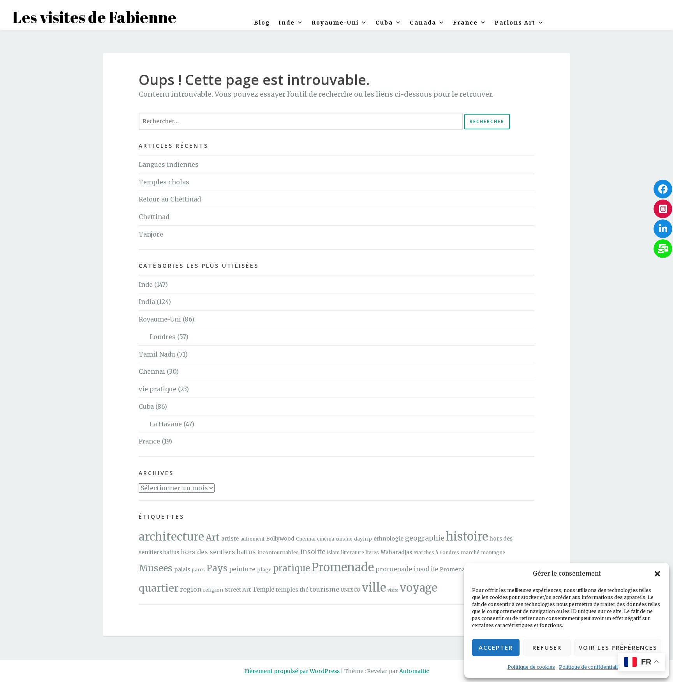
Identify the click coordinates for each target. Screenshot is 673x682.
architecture (171, 537)
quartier (158, 588)
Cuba (384, 22)
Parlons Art (515, 22)
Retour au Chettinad (170, 199)
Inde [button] (286, 22)
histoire (467, 536)
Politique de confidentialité (590, 667)
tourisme (324, 589)
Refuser (547, 647)
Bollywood (280, 538)
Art (213, 537)
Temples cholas (164, 182)
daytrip (363, 538)
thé (304, 590)
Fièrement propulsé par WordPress (292, 671)
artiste (230, 538)
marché (470, 552)
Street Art (238, 589)
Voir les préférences (618, 647)
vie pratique (157, 389)
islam (333, 552)
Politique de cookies (531, 667)
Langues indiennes (169, 164)
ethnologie (388, 538)
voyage (418, 587)
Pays (216, 568)
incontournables (278, 552)
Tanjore (151, 234)
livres (372, 552)
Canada (423, 22)
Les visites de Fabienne (94, 17)
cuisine (344, 539)
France (465, 22)
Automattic (414, 671)
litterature (352, 552)
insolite (312, 552)
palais (182, 569)
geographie (424, 538)
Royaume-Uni (335, 22)
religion (213, 590)
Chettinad (154, 217)
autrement (252, 539)
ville (374, 587)
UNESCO (350, 590)
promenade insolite (406, 569)
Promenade (343, 567)
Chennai (152, 371)
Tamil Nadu (157, 354)
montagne (493, 552)
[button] (657, 574)
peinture (242, 569)
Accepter (496, 647)
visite (393, 590)
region (190, 589)
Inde (146, 284)
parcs (198, 569)
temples (287, 589)
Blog (262, 22)
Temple (263, 589)
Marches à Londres (436, 552)
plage (264, 569)
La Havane (166, 424)
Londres (163, 337)
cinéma (325, 539)
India (147, 302)
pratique (291, 568)
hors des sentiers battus (218, 552)
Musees (156, 568)
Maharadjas (396, 552)
